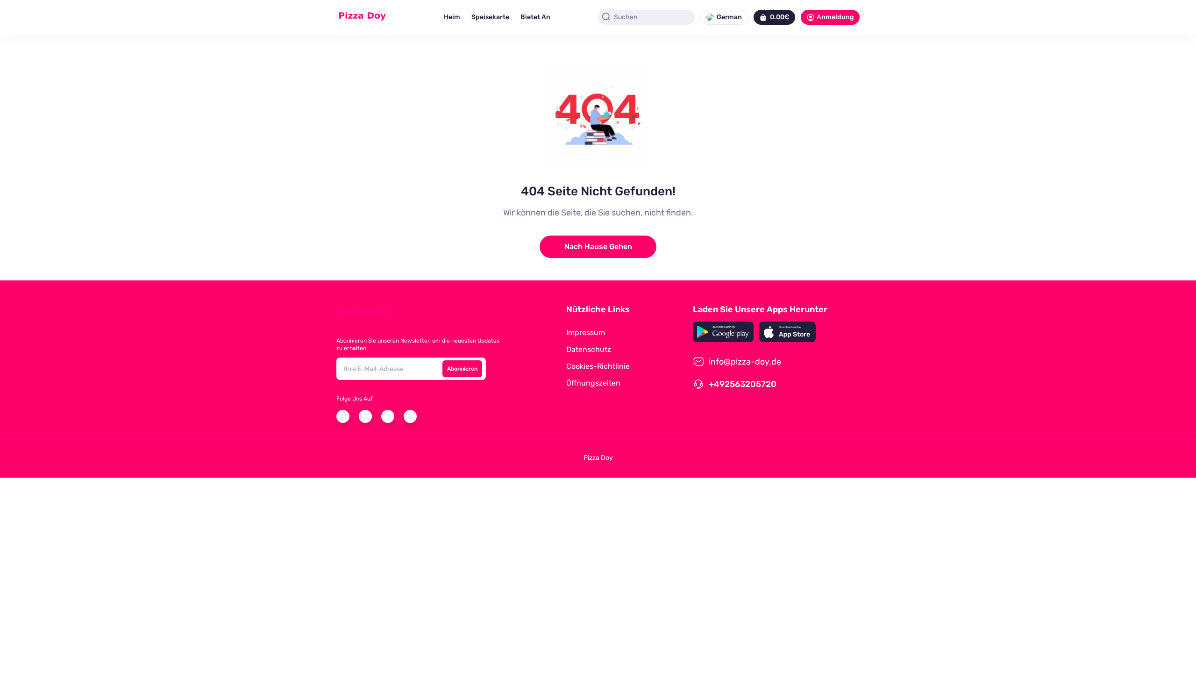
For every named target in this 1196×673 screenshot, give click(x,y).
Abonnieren (462, 368)
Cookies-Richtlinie (598, 366)
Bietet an (535, 17)
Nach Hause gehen (598, 246)
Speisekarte (490, 17)
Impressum (585, 332)
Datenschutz (588, 349)
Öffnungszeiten (593, 383)
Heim (452, 17)
